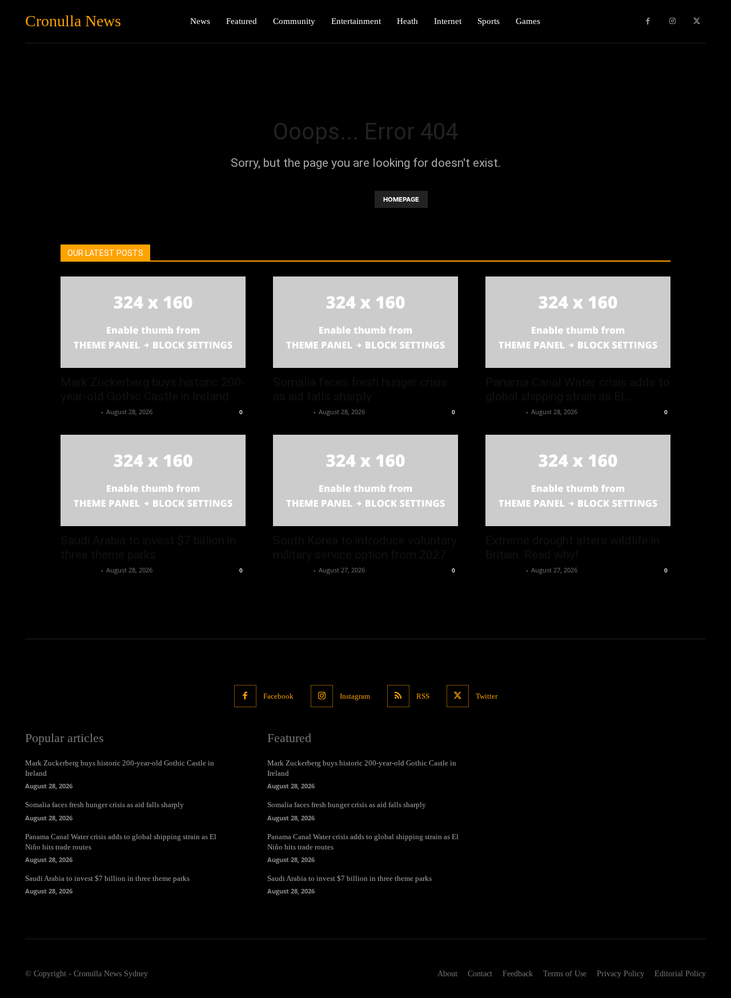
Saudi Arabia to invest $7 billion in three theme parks (148, 548)
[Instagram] (672, 21)
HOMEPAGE (401, 199)
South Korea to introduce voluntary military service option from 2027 (365, 548)
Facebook (278, 696)
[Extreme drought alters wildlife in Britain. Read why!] (577, 480)
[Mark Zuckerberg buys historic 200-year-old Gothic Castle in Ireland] (153, 322)
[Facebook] (647, 21)
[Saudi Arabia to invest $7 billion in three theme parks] (153, 480)
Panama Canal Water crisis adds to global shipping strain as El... (577, 389)
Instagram (355, 696)
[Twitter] (696, 21)
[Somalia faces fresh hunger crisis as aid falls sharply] (365, 322)
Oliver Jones (79, 411)
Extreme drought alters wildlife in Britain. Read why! (572, 548)
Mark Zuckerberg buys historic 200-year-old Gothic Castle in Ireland (153, 389)
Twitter (486, 696)
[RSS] (398, 696)
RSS (422, 696)
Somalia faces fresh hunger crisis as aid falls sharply (360, 389)
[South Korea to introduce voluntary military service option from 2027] (365, 480)
